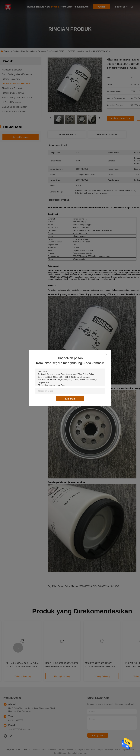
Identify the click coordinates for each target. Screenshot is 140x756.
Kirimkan (70, 398)
